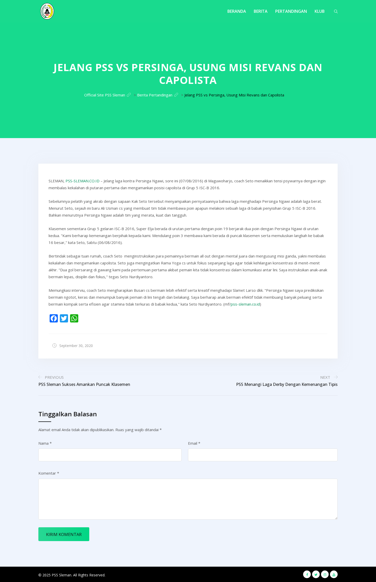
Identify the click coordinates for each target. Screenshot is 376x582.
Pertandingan (291, 11)
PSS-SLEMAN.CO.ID (82, 180)
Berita (261, 11)
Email (194, 443)
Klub (320, 11)
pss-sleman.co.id (245, 304)
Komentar (48, 473)
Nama (45, 443)
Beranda (236, 11)
